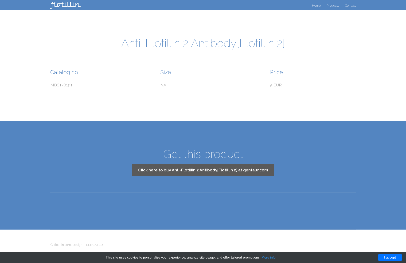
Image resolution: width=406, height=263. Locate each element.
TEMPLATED (93, 245)
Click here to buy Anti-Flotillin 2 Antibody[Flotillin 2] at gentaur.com (203, 170)
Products (333, 5)
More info (269, 257)
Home (316, 5)
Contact (350, 5)
